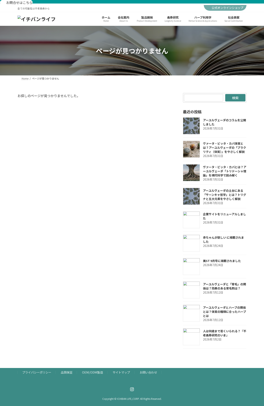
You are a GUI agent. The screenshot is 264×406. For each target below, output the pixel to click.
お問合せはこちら (19, 2)
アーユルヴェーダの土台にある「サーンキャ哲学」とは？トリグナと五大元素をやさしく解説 (224, 194)
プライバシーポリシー (36, 372)
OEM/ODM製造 (92, 372)
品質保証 (66, 372)
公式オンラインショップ (227, 8)
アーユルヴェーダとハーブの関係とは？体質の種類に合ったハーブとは (224, 311)
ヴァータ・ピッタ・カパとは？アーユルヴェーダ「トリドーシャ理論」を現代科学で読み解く (224, 171)
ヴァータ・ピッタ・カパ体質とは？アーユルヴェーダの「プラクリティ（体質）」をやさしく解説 (224, 147)
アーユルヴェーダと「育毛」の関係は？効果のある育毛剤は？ (224, 286)
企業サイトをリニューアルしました (224, 216)
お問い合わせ (148, 372)
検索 (235, 97)
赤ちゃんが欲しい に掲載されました (223, 239)
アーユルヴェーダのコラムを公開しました (224, 122)
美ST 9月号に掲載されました (222, 261)
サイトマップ (121, 372)
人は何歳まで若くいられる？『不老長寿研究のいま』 (224, 333)
